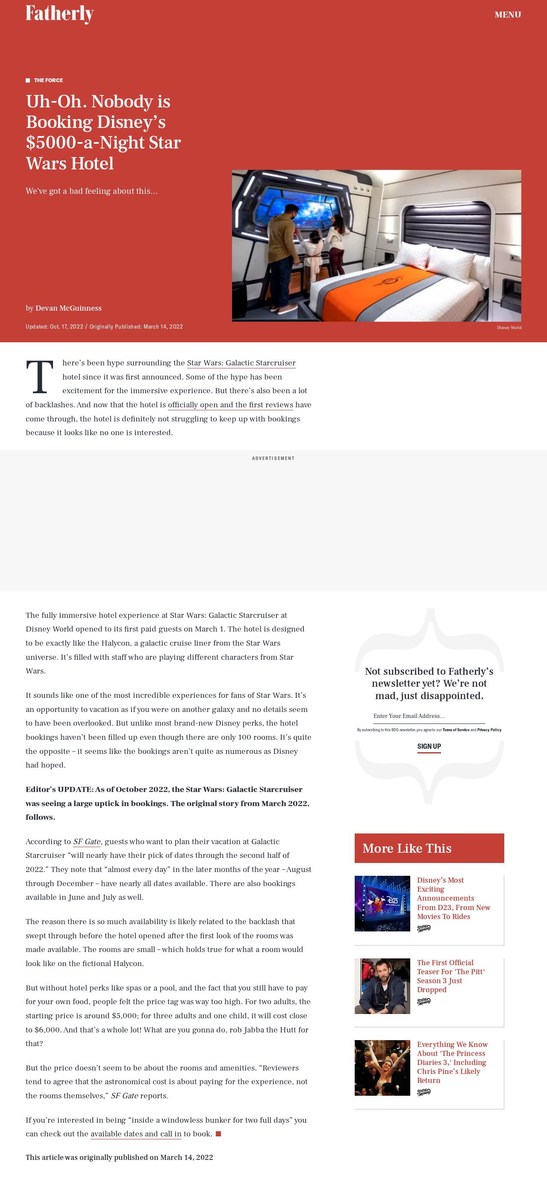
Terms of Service (456, 729)
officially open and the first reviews (230, 405)
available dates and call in (136, 1134)
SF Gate (86, 841)
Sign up (429, 746)
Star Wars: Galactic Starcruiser (241, 363)
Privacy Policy (489, 729)
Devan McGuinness (68, 308)
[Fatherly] (60, 15)
